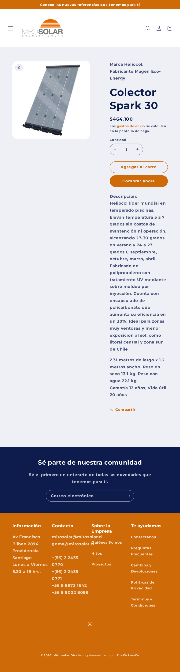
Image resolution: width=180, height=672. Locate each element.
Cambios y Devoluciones (144, 568)
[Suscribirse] (128, 496)
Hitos (96, 553)
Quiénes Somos (106, 542)
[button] (10, 28)
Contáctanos (143, 537)
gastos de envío (131, 126)
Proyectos (101, 564)
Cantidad (118, 140)
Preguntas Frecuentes (142, 551)
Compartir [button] (125, 410)
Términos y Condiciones (143, 602)
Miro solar (61, 655)
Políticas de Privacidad (142, 585)
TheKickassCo (128, 655)
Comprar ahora (138, 181)
